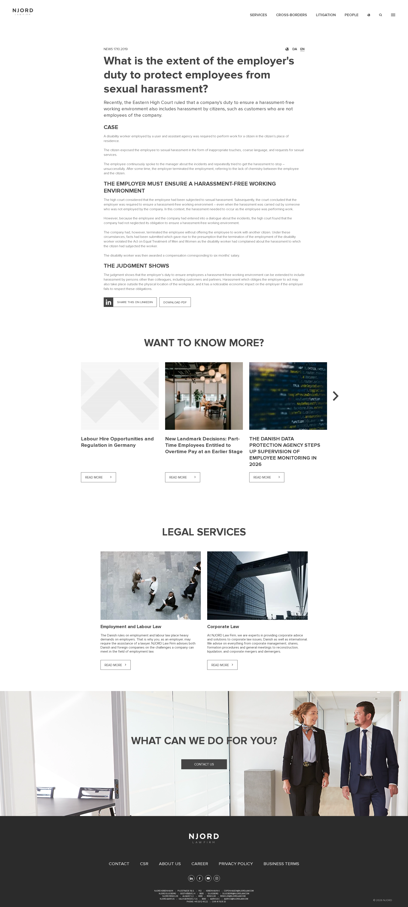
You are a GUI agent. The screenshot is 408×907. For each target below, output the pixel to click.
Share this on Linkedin (135, 302)
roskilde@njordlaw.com (233, 896)
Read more (100, 477)
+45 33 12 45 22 (201, 902)
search (380, 15)
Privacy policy (236, 863)
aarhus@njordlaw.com (236, 899)
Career (199, 863)
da (294, 49)
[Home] (23, 12)
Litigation (326, 15)
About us (170, 863)
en (302, 49)
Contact (119, 863)
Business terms (281, 863)
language (368, 15)
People (351, 15)
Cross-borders (291, 15)
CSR (144, 863)
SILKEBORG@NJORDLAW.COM (235, 894)
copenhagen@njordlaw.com (239, 891)
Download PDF (175, 302)
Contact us (204, 764)
